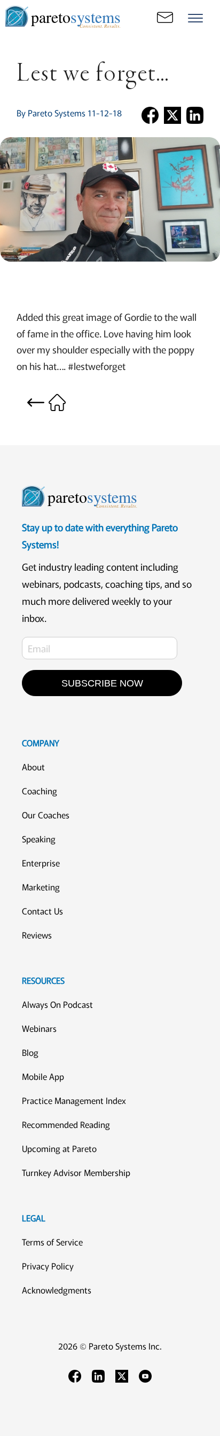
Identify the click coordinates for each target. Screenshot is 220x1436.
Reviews (37, 934)
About (33, 766)
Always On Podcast (57, 1004)
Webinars (39, 1028)
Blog (30, 1052)
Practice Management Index (74, 1100)
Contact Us (42, 910)
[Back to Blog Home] (46, 401)
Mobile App (43, 1076)
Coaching (39, 790)
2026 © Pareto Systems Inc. (110, 1345)
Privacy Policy (48, 1265)
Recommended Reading (66, 1124)
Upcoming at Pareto (59, 1148)
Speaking (39, 838)
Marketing (41, 886)
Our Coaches (45, 814)
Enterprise (41, 862)
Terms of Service (52, 1241)
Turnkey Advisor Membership (76, 1172)
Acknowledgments (56, 1289)
